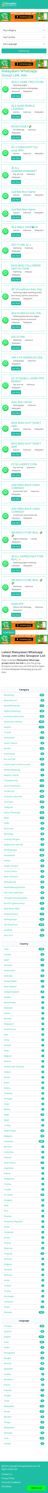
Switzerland (9, 970)
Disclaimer (7, 1486)
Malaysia (8, 1136)
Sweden (7, 997)
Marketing (9, 695)
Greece (7, 1088)
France (7, 1013)
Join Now (16, 96)
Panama (8, 1216)
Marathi (7, 1416)
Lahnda (7, 1374)
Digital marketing (12, 711)
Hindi (6, 1342)
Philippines (9, 1178)
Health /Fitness (11, 866)
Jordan (7, 1237)
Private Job (9, 791)
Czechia (7, 1184)
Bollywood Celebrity (13, 844)
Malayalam (9, 1406)
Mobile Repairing (12, 769)
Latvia (6, 1280)
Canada (7, 954)
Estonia (7, 1242)
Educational (9, 855)
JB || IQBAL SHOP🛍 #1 (24, 227)
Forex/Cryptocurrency (14, 903)
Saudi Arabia (10, 1130)
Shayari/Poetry (11, 914)
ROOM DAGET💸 (21, 126)
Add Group (36, 1488)
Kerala (7, 1411)
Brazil (6, 1082)
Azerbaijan (9, 1296)
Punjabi (7, 1395)
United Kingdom (11, 991)
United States (10, 981)
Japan (6, 959)
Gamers (7, 727)
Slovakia (8, 1269)
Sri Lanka (8, 1194)
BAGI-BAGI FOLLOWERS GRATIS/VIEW (26, 267)
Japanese (8, 1368)
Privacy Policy (8, 1478)
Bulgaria (8, 1264)
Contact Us (7, 1474)
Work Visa (8, 828)
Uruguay (8, 1253)
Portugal (8, 1098)
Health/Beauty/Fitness (14, 887)
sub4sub (8, 930)
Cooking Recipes (12, 839)
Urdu (6, 1438)
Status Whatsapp (12, 812)
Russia (7, 1077)
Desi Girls (8, 935)
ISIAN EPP (17, 603)
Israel (6, 1104)
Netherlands (10, 1002)
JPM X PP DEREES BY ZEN (26, 357)
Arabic (7, 1347)
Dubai (6, 1307)
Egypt (6, 1120)
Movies (7, 748)
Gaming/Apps (10, 919)
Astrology (8, 833)
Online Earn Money (13, 721)
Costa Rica (9, 1152)
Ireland (7, 1072)
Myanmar (8, 1248)
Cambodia (8, 1232)
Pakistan (8, 1312)
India (6, 949)
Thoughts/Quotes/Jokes (15, 898)
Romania (8, 1275)
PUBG (6, 823)
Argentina (8, 1168)
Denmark (8, 1007)
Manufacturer (10, 700)
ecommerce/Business (14, 716)
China (6, 1039)
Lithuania (8, 1301)
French (7, 1384)
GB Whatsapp (10, 849)
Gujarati (7, 1390)
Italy (6, 1034)
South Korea (10, 1029)
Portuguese (9, 1352)
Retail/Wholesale (12, 705)
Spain (6, 1050)
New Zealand (10, 986)
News (6, 817)
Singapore (9, 1023)
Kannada (8, 1432)
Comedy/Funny (11, 780)
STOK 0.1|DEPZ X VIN (24, 464)
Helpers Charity (11, 775)
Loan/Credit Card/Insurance (17, 764)
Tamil (6, 1400)
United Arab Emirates (14, 1066)
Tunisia (7, 1285)
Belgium (8, 1056)
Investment (9, 737)
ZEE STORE (18, 336)
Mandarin (8, 1379)
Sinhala (7, 1443)
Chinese (7, 1326)
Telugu (7, 1422)
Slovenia (8, 1258)
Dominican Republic (13, 1221)
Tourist (7, 732)
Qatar (6, 1114)
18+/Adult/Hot (10, 924)
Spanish (7, 1331)
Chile (6, 1205)
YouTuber (8, 801)
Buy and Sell (9, 759)
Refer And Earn (11, 876)
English (7, 1336)
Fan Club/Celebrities (13, 892)
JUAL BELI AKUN (21, 402)
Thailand (8, 1093)
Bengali (7, 1358)
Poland (7, 1173)
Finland (7, 1045)
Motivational (10, 882)
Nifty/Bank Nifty (11, 908)
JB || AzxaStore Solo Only (26, 313)
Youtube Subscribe (13, 796)
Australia (8, 975)
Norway (7, 1018)
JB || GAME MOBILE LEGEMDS (23, 107)
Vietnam (8, 1157)
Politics (7, 860)
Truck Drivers (10, 871)
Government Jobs (12, 785)
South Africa (9, 1162)
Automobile (9, 753)
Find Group (24, 50)
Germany (8, 965)
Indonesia (8, 1141)
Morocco (8, 1146)
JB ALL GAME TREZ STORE (27, 82)
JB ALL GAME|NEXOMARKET (24, 169)
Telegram (8, 807)
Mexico (7, 1109)
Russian (7, 1363)
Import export (10, 743)
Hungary (8, 1200)
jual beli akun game (23, 191)
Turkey (7, 1125)
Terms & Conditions (11, 1482)
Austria (7, 1061)
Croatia (7, 1189)
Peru (6, 1210)
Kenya (7, 1226)
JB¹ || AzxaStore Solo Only (26, 289)
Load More (8, 632)
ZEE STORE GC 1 (21, 244)
